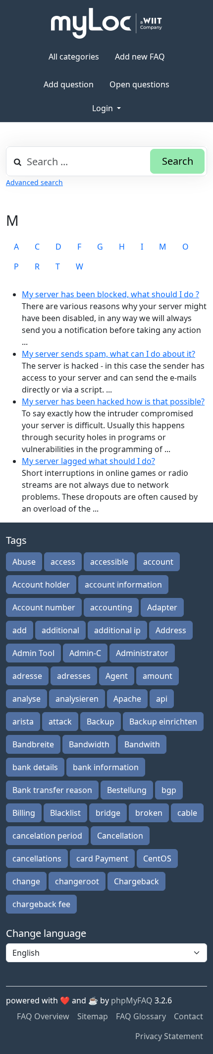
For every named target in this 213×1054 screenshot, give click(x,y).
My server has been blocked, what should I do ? (110, 294)
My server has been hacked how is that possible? (113, 401)
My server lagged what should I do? (88, 461)
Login (103, 108)
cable (187, 812)
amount (157, 675)
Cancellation (120, 835)
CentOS (157, 858)
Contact (188, 1016)
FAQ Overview (43, 1016)
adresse (27, 675)
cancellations (36, 858)
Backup (100, 721)
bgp (168, 790)
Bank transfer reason (52, 790)
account (158, 561)
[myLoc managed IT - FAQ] (106, 23)
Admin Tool (33, 653)
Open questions (139, 84)
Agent (117, 675)
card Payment (102, 858)
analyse (26, 698)
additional (60, 630)
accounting (111, 607)
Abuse (24, 561)
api (161, 698)
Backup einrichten (163, 721)
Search (177, 161)
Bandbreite (33, 744)
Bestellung (127, 790)
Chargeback (136, 881)
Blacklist (65, 812)
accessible (109, 561)
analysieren (77, 698)
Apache (127, 698)
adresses (74, 675)
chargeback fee (41, 904)
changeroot (77, 881)
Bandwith (142, 744)
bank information (106, 767)
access (63, 561)
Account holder (41, 584)
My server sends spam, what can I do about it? (108, 353)
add (19, 630)
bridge (108, 812)
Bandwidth (89, 744)
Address (171, 630)
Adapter (162, 607)
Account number (43, 607)
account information (123, 584)
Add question (69, 84)
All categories (74, 56)
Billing (23, 812)
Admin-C (85, 653)
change (26, 881)
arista (23, 721)
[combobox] (106, 161)
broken (148, 812)
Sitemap (92, 1016)
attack (60, 721)
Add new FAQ (140, 56)
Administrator (142, 653)
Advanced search (34, 182)
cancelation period (47, 835)
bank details (35, 767)
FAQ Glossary (141, 1016)
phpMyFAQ (132, 1000)
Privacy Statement (169, 1036)
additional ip (117, 630)
